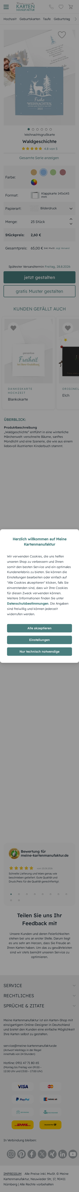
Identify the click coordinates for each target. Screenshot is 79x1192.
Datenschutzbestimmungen (27, 603)
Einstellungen (39, 640)
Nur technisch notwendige (39, 652)
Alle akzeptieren (39, 628)
